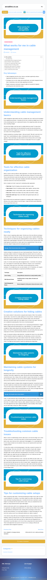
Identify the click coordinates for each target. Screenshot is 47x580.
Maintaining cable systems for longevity (12, 66)
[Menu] (42, 6)
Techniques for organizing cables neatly (12, 63)
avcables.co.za (11, 7)
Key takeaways (9, 58)
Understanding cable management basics (12, 60)
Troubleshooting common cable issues (12, 67)
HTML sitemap (27, 567)
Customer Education (7, 552)
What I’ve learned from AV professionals (22, 12)
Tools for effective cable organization (11, 61)
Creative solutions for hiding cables (11, 64)
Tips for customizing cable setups (11, 69)
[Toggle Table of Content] (40, 57)
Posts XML (4, 569)
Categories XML (5, 567)
